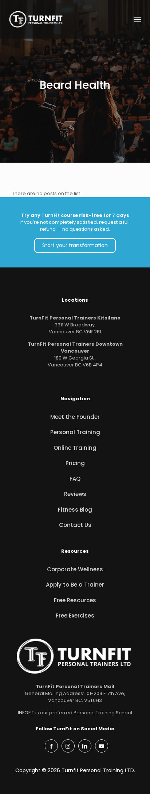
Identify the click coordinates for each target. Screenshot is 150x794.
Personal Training (75, 432)
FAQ (75, 479)
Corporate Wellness (75, 569)
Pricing (75, 463)
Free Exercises (75, 615)
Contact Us (75, 525)
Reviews (75, 494)
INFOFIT (26, 712)
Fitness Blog (75, 509)
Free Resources (75, 600)
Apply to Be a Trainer (75, 584)
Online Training (75, 448)
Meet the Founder (75, 417)
